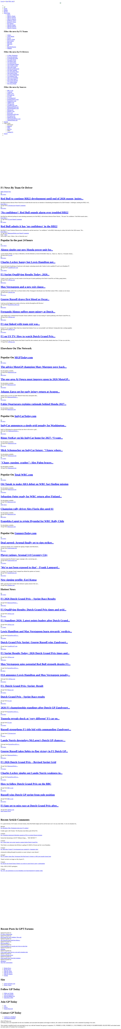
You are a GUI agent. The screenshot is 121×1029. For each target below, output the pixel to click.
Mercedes (9, 44)
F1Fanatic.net (10, 95)
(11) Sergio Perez (11, 63)
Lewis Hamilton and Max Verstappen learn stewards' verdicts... (36, 631)
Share (17, 205)
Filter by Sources (11, 19)
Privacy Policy (8, 985)
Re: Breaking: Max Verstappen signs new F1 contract (14, 828)
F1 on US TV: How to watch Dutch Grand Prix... (28, 336)
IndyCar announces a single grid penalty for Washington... (33, 425)
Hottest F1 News (11, 20)
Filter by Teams (11, 16)
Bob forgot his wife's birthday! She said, (11, 937)
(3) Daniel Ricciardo (12, 58)
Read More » (4, 204)
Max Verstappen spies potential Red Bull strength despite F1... (35, 664)
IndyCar (9, 129)
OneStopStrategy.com (13, 108)
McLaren (9, 42)
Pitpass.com (10, 110)
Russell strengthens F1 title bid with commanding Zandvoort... (36, 729)
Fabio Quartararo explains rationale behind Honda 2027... (33, 404)
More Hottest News (6, 811)
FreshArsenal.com (12, 548)
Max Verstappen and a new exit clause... (23, 286)
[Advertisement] (60, 148)
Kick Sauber (10, 41)
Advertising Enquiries (9, 1018)
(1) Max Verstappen (12, 55)
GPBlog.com (10, 102)
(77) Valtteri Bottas (12, 82)
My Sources (10, 23)
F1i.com (9, 96)
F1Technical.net (11, 98)
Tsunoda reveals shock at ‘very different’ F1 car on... (30, 718)
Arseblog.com (11, 585)
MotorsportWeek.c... (12, 397)
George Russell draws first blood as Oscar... (25, 299)
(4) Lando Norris (11, 60)
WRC (8, 127)
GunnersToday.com (25, 533)
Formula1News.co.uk (13, 99)
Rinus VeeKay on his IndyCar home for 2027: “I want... (32, 437)
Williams (9, 48)
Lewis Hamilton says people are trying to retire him (14, 946)
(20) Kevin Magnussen (13, 68)
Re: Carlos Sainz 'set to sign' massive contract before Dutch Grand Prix (19, 842)
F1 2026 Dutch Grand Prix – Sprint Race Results (28, 598)
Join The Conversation (6, 962)
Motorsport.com (12, 372)
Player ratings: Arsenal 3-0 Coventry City (24, 554)
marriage (3, 949)
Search (5, 133)
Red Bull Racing (11, 47)
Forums (6, 975)
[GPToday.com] (60, 3)
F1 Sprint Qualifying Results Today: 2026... (25, 274)
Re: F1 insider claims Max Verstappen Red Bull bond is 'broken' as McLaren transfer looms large (26, 856)
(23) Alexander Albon (13, 71)
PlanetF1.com (10, 111)
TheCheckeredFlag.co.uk (13, 118)
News (8, 14)
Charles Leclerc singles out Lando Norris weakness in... (31, 773)
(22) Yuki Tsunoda (12, 70)
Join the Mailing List (9, 996)
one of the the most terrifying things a (10, 940)
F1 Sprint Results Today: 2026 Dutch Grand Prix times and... (35, 653)
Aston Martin (10, 36)
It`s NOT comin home (6, 934)
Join (7, 1)
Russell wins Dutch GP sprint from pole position (28, 794)
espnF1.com (10, 93)
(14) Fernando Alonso (13, 64)
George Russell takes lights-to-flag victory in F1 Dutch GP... (34, 751)
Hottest (6, 10)
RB (8, 45)
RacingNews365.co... (13, 635)
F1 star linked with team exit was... (20, 323)
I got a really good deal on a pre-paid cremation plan (14, 952)
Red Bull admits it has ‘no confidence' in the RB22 (29, 226)
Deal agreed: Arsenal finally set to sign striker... (27, 542)
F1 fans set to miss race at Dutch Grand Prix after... (30, 805)
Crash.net (9, 92)
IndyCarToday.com (25, 416)
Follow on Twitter (8, 993)
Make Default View (6, 191)
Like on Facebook (8, 994)
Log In (5, 1007)
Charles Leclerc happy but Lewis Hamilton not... (28, 262)
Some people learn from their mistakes (10, 958)
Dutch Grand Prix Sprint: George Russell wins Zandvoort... (34, 642)
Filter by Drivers (11, 17)
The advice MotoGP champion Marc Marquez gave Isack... (34, 366)
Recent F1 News (11, 22)
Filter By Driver (8, 972)
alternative (3, 961)
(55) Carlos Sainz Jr (12, 79)
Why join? (11, 1)
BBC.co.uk (10, 90)
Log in (2, 1)
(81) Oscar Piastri (11, 83)
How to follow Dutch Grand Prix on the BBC (26, 783)
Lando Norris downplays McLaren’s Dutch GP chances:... (33, 740)
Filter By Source (8, 974)
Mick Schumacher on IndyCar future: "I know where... (32, 450)
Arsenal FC (10, 132)
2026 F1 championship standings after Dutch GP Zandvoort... (35, 707)
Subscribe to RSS (8, 997)
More (6, 234)
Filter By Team (8, 971)
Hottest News (7, 968)
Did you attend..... (5, 943)
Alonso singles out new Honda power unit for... (27, 249)
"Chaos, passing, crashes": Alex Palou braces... (27, 462)
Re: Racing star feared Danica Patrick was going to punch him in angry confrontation (23, 863)
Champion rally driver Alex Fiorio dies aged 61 (27, 508)
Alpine (9, 35)
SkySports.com (11, 116)
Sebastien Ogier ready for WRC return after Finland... (31, 496)
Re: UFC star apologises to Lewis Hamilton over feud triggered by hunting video (22, 870)
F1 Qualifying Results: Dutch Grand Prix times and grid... (33, 609)
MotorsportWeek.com (13, 107)
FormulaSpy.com (11, 101)
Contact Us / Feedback (10, 1017)
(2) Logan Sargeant (12, 57)
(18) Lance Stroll (11, 67)
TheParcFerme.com (12, 120)
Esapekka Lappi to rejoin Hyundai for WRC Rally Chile (32, 521)
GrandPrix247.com (12, 105)
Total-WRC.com (23, 474)
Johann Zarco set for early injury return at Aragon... (30, 391)
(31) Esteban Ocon (12, 76)
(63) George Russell (12, 80)
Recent (6, 11)
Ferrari (9, 38)
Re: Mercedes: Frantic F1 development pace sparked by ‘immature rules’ (19, 849)
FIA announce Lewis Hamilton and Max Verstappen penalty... (35, 674)
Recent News (7, 969)
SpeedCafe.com (11, 117)
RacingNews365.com (13, 114)
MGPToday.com (24, 357)
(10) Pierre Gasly (11, 61)
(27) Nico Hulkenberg (13, 74)
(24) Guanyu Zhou (12, 73)
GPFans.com (10, 104)
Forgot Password (8, 1008)
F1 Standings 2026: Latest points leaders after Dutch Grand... (35, 620)
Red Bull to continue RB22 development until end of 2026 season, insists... (42, 198)
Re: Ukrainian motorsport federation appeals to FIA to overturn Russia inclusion (21, 835)
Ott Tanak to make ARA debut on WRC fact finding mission (34, 484)
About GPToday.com (9, 983)
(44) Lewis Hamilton (12, 77)
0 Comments (22, 205)
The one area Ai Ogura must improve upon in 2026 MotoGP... (35, 379)
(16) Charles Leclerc (12, 65)
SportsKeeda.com (12, 573)
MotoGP (9, 126)
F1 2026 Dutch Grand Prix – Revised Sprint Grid (28, 762)
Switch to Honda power (7, 955)
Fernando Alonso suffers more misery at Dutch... (28, 311)
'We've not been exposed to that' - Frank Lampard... (30, 567)
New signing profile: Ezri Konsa (19, 579)
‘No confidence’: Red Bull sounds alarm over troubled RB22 (34, 212)
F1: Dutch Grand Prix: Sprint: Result (22, 685)
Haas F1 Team (11, 39)
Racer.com (10, 113)
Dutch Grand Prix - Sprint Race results (23, 696)
